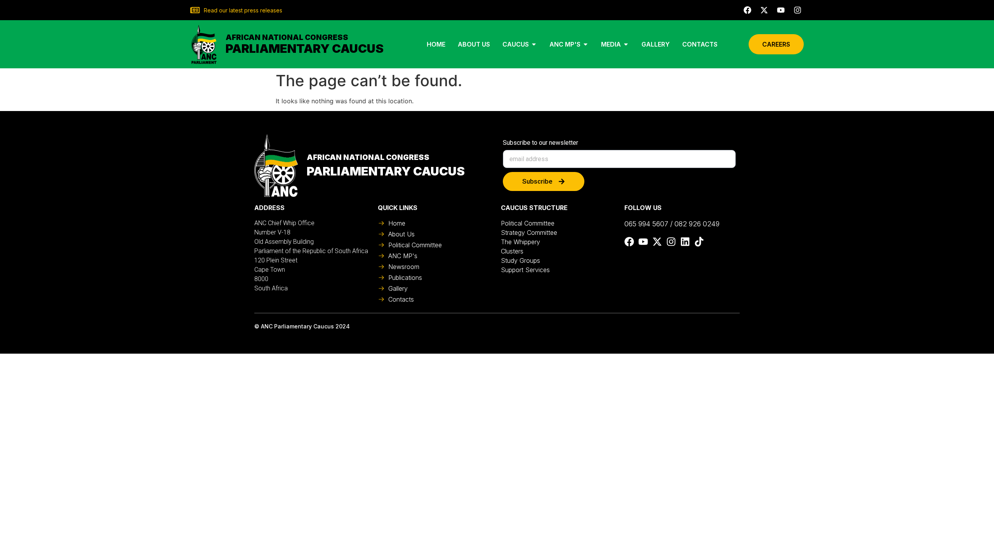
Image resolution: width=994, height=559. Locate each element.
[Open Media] (626, 44)
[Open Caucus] (534, 44)
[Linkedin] (685, 242)
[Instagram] (797, 10)
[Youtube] (781, 10)
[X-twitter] (764, 10)
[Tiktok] (699, 242)
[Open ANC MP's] (585, 44)
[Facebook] (747, 10)
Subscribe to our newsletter (540, 143)
